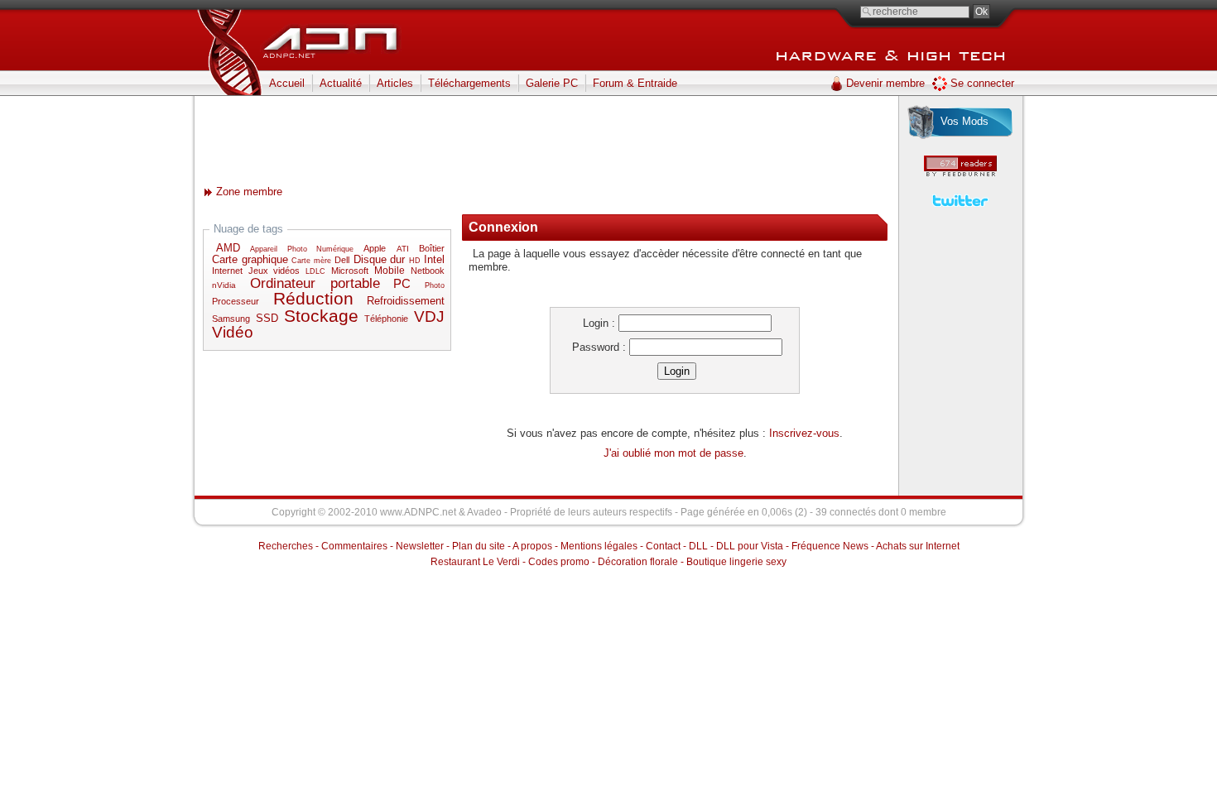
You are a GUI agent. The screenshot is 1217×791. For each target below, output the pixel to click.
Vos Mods (964, 121)
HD (415, 260)
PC (402, 283)
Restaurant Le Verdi (475, 562)
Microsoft (349, 271)
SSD (267, 318)
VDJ (429, 316)
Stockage (321, 316)
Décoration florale (638, 562)
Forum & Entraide (635, 83)
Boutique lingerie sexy (736, 562)
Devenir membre (885, 83)
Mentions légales (598, 546)
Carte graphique (250, 260)
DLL (698, 546)
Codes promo (558, 562)
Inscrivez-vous (804, 433)
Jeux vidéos (274, 271)
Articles (395, 83)
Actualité (341, 83)
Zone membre (249, 191)
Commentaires (354, 546)
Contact (663, 546)
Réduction (313, 298)
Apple (374, 248)
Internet (227, 271)
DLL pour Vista (749, 546)
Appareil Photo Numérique (302, 249)
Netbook (428, 271)
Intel (434, 260)
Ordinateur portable (315, 283)
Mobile (389, 270)
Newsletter (420, 546)
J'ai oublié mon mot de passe (673, 453)
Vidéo (232, 332)
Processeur (235, 301)
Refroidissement (406, 301)
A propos (532, 546)
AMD (228, 248)
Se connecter (982, 83)
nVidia (224, 285)
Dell (341, 260)
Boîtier (432, 248)
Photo (435, 285)
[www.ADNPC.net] (335, 33)
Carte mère (311, 260)
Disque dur (380, 260)
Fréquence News (829, 546)
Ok (981, 11)
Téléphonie (386, 319)
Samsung (231, 319)
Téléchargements (469, 83)
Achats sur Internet (918, 546)
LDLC (315, 271)
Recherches (285, 546)
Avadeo (484, 512)
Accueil (287, 83)
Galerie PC (552, 83)
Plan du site (478, 546)
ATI (403, 248)
